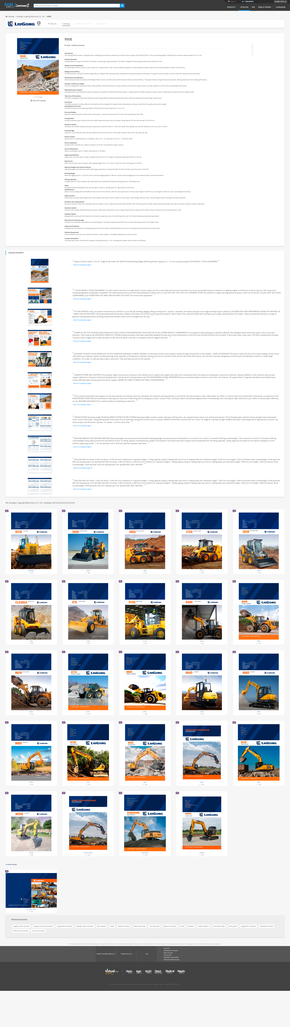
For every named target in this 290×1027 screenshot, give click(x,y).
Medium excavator (124, 926)
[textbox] (77, 6)
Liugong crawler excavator (21, 926)
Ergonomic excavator (169, 926)
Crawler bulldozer (203, 926)
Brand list (167, 948)
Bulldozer (191, 926)
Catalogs (244, 7)
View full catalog (39, 100)
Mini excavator (101, 926)
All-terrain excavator (38, 931)
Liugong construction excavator (43, 926)
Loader (112, 926)
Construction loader (219, 926)
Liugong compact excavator (84, 926)
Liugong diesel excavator (64, 926)
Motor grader (233, 926)
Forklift (182, 926)
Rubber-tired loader (139, 926)
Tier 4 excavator (154, 926)
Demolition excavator (266, 926)
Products (231, 7)
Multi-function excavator (20, 931)
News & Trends (264, 7)
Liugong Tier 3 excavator (248, 926)
